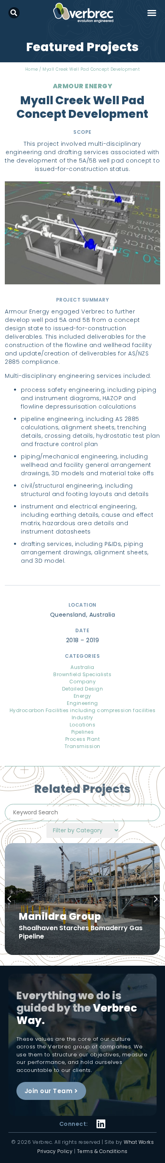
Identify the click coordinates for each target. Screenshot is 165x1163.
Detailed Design (82, 688)
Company (82, 681)
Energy (82, 696)
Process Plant (82, 739)
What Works (139, 1142)
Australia (82, 667)
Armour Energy (83, 86)
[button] (14, 12)
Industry (82, 717)
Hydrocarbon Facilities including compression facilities (83, 710)
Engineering (82, 703)
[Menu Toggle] (152, 13)
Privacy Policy (54, 1151)
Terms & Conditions (102, 1151)
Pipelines (82, 731)
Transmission (82, 746)
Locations (83, 724)
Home (31, 69)
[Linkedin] (101, 1119)
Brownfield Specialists (82, 674)
